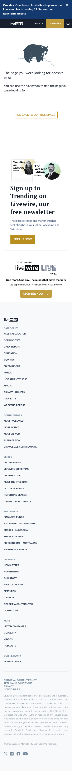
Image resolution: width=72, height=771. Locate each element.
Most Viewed (12, 433)
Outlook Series (14, 488)
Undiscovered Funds (17, 501)
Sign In (39, 23)
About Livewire (13, 584)
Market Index (12, 661)
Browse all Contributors (20, 446)
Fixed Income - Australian (20, 542)
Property (10, 398)
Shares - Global (14, 536)
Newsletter (11, 565)
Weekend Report (14, 405)
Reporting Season (15, 494)
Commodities (12, 340)
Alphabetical (12, 440)
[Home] (16, 23)
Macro (8, 385)
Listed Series (12, 462)
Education (10, 353)
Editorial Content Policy (20, 680)
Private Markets (14, 392)
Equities (9, 359)
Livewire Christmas (16, 468)
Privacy (9, 686)
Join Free (55, 23)
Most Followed (14, 420)
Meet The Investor (15, 481)
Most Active (11, 427)
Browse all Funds (15, 549)
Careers (9, 597)
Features (10, 591)
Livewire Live (12, 475)
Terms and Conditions (18, 683)
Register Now (33, 294)
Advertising (11, 571)
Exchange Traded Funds (19, 523)
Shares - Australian (16, 530)
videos (8, 639)
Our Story (10, 578)
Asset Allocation (15, 333)
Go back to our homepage (36, 115)
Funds (8, 372)
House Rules (12, 689)
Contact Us (11, 610)
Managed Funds (14, 517)
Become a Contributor (18, 604)
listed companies (15, 626)
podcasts (10, 645)
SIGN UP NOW (23, 239)
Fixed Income (12, 366)
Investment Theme (15, 379)
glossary (10, 632)
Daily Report (12, 346)
